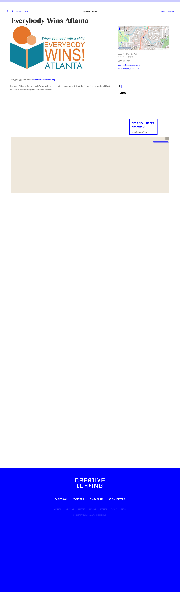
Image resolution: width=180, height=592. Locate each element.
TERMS (123, 509)
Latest (27, 11)
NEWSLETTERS (117, 499)
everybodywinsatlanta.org (44, 79)
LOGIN (163, 11)
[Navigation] (7, 11)
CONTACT (81, 509)
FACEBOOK (61, 499)
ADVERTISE (58, 509)
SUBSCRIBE (171, 11)
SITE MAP (92, 509)
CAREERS (103, 509)
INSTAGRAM (96, 499)
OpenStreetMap (159, 48)
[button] (167, 138)
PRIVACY (114, 509)
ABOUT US (70, 509)
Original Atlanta (90, 11)
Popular (19, 11)
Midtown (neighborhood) (128, 68)
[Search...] (12, 11)
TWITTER (78, 499)
